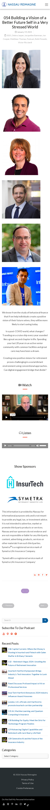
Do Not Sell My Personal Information (18, 799)
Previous (8, 605)
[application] (25, 445)
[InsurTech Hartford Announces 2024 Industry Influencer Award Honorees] (4, 693)
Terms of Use (27, 783)
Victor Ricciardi (25, 42)
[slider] (43, 445)
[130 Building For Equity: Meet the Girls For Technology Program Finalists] (4, 721)
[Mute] (37, 445)
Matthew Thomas (18, 39)
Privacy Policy (27, 779)
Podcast (30, 39)
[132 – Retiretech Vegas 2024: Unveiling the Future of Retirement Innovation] (4, 662)
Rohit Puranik (41, 39)
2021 (9, 35)
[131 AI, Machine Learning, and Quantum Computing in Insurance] (4, 712)
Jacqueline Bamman (33, 35)
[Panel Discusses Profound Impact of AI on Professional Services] (4, 684)
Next (43, 605)
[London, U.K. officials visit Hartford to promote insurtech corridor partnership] (4, 702)
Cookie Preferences (25, 788)
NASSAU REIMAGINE (21, 4)
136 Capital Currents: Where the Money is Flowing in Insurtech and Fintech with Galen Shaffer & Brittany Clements (27, 652)
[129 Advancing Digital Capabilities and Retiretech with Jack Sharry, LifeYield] (4, 730)
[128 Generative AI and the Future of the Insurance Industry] (4, 739)
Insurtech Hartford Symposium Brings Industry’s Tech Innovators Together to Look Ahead (27, 674)
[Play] (5, 445)
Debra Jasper (18, 35)
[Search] (45, 620)
